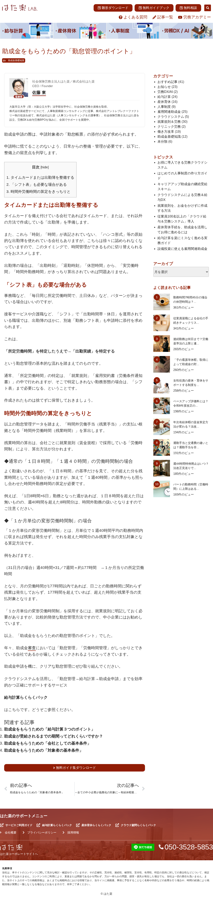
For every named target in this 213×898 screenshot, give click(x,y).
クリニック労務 (169, 126)
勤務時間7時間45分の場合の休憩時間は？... (190, 299)
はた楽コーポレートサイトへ (19, 853)
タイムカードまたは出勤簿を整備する (40, 177)
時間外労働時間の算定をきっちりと (38, 192)
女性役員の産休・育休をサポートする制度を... (190, 382)
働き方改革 (165, 131)
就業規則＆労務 (169, 121)
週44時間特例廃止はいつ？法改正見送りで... (191, 466)
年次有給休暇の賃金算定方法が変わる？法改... (190, 424)
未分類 (162, 141)
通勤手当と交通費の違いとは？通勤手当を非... (190, 445)
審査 (32, 648)
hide (44, 167)
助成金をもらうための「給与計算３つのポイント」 (49, 729)
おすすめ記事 (167, 82)
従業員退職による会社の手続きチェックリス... (190, 320)
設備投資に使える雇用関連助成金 (182, 248)
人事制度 (164, 106)
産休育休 (164, 101)
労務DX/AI (165, 92)
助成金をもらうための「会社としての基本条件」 (47, 743)
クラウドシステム (170, 116)
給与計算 (164, 96)
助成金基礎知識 (16, 60)
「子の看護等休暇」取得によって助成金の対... (190, 362)
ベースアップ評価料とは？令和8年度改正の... (190, 403)
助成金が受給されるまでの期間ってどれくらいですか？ (53, 736)
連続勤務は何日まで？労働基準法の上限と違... (190, 341)
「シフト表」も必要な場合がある (36, 184)
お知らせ (164, 87)
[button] (207, 8)
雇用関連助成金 (169, 111)
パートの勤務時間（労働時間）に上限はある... (190, 486)
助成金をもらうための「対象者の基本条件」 (43, 750)
